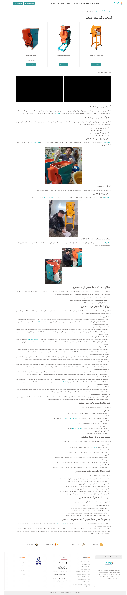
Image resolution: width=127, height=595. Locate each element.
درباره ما (53, 3)
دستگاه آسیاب (94, 448)
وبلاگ (68, 3)
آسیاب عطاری (56, 113)
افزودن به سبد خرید (96, 64)
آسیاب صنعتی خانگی (34, 142)
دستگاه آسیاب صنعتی (101, 11)
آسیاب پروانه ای (107, 198)
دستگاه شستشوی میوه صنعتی (82, 572)
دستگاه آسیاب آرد (63, 382)
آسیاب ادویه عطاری (85, 567)
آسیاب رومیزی (107, 142)
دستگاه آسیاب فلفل (33, 339)
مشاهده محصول (63, 64)
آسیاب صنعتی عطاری (85, 569)
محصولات (96, 3)
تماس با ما (61, 3)
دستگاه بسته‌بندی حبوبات (84, 577)
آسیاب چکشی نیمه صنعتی (104, 243)
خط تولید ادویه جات (76, 428)
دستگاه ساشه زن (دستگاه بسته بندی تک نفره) (81, 585)
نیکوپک (110, 11)
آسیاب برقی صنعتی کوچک (49, 198)
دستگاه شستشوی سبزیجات (83, 574)
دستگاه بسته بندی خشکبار (83, 579)
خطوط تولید (86, 3)
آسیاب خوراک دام (86, 564)
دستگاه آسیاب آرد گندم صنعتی (70, 418)
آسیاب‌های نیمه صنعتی (43, 322)
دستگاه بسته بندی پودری (84, 582)
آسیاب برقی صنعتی (61, 524)
